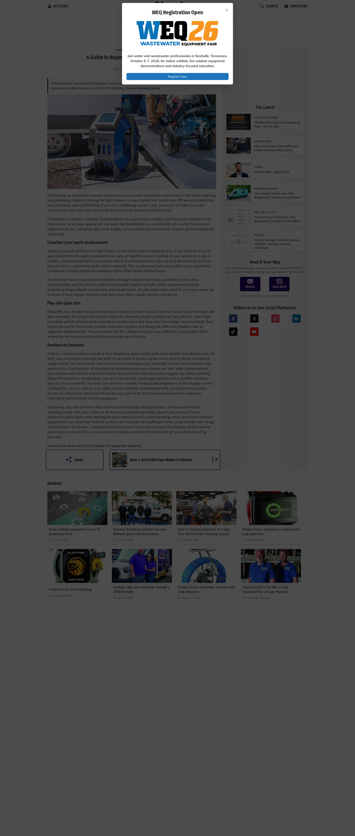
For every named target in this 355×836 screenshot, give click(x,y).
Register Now (177, 76)
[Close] (226, 10)
